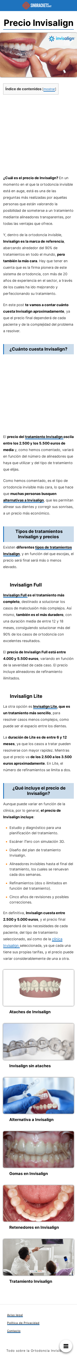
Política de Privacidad (23, 1322)
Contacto (14, 1330)
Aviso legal (15, 1315)
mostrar (49, 89)
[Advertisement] (38, 136)
